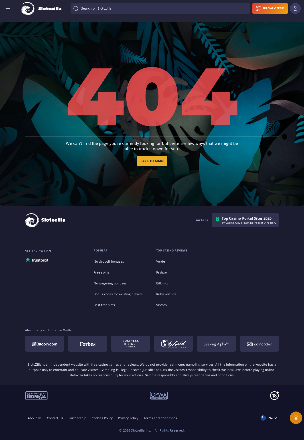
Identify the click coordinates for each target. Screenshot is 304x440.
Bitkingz (162, 283)
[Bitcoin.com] (44, 344)
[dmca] (36, 395)
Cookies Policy (102, 418)
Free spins (101, 272)
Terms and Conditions (160, 418)
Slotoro (161, 305)
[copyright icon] (173, 344)
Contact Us (55, 418)
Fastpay (162, 272)
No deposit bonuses (109, 261)
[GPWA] (159, 395)
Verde (160, 261)
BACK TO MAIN (152, 161)
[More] (296, 418)
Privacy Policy (128, 418)
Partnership (77, 418)
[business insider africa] (130, 344)
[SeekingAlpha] (216, 344)
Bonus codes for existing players (118, 294)
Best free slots (104, 305)
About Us (35, 418)
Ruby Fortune (166, 294)
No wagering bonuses (110, 283)
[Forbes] (87, 344)
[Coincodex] (259, 344)
